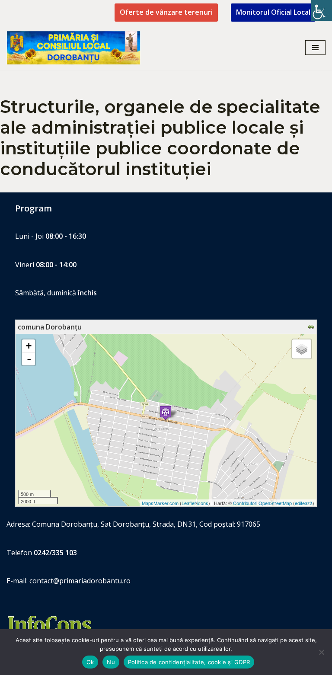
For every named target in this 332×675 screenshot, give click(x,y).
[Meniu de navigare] (315, 47)
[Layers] (301, 348)
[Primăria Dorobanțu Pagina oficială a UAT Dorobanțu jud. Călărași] (73, 47)
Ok (90, 662)
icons (202, 502)
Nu (111, 662)
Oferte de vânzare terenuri (166, 12)
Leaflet (189, 502)
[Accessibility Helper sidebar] (321, 10)
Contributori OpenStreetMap (262, 502)
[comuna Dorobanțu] (165, 413)
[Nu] (321, 652)
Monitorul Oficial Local (273, 12)
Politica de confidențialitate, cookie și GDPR (189, 662)
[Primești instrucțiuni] (312, 327)
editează (304, 502)
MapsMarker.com (160, 502)
